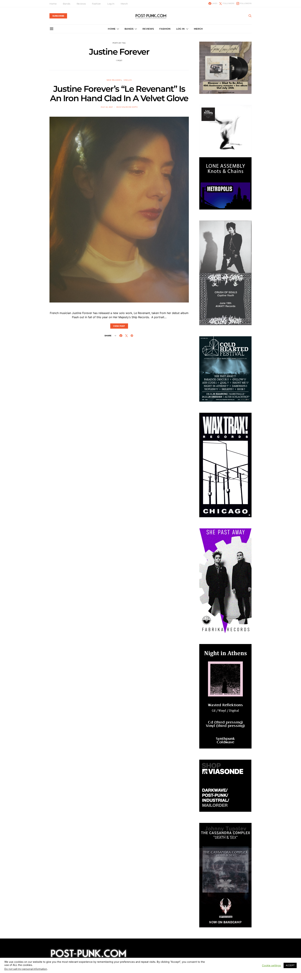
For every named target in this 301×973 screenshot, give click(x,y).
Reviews (81, 3)
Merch (124, 3)
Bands (66, 3)
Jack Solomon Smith (127, 107)
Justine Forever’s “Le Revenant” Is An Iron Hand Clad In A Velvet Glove (119, 93)
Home (52, 3)
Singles (128, 80)
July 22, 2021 (107, 107)
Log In (110, 3)
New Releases (114, 80)
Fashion (96, 3)
